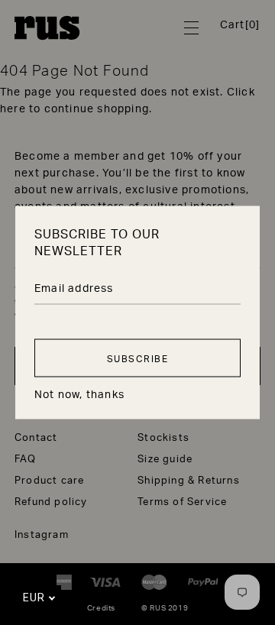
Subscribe (138, 358)
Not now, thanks (79, 393)
